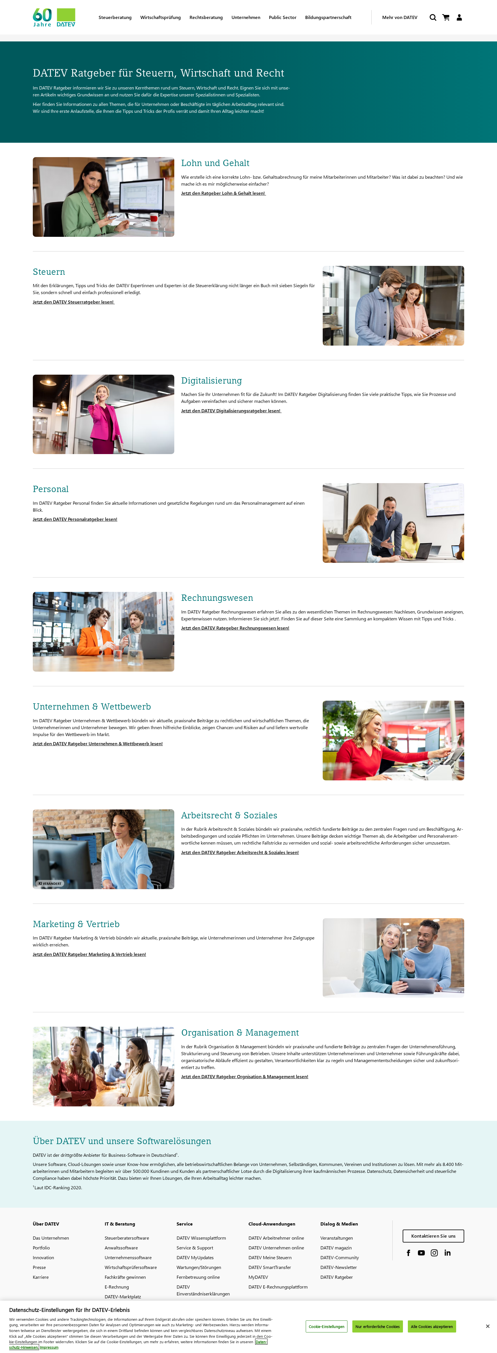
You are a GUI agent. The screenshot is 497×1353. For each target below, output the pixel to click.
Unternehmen (246, 17)
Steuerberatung (115, 17)
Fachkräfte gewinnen (125, 1277)
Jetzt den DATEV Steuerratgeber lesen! (74, 302)
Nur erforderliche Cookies (377, 1326)
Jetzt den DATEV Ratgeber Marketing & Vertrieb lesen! (89, 954)
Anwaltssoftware (121, 1248)
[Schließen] (487, 1326)
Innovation (43, 1257)
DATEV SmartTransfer (269, 1267)
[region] (248, 1327)
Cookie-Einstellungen (327, 1326)
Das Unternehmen (51, 1238)
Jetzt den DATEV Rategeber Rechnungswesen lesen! (235, 628)
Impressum (49, 1347)
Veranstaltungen (336, 1238)
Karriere (41, 1277)
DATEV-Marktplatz (123, 1296)
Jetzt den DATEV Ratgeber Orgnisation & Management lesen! (244, 1076)
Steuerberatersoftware (127, 1238)
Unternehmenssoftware (128, 1257)
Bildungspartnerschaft (328, 17)
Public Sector (283, 17)
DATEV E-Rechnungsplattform (278, 1287)
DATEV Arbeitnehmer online (276, 1238)
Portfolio (41, 1248)
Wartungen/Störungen (199, 1267)
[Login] (459, 17)
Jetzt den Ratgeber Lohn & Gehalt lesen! (223, 193)
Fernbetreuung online (198, 1277)
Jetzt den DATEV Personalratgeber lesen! (75, 519)
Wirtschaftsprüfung (160, 17)
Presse (39, 1267)
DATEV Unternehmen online (276, 1248)
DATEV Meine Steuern (270, 1257)
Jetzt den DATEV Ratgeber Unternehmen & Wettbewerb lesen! (98, 743)
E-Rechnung (117, 1287)
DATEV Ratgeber (336, 1277)
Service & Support (195, 1248)
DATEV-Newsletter (338, 1267)
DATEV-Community (339, 1257)
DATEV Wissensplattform (201, 1238)
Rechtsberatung (206, 17)
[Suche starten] (432, 17)
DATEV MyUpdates (195, 1257)
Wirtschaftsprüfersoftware (131, 1267)
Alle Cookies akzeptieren (432, 1326)
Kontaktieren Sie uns (433, 1236)
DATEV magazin (336, 1248)
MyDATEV (258, 1277)
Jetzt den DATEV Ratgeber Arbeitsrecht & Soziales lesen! (240, 852)
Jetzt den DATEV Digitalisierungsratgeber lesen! (231, 410)
